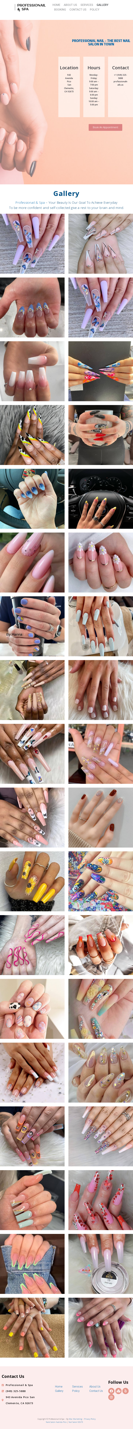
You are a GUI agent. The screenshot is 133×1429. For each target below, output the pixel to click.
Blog (85, 1422)
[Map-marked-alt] (118, 1391)
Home (59, 1386)
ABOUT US (70, 5)
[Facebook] (111, 1391)
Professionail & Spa (30, 202)
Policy (76, 1391)
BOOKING (60, 9)
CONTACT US (77, 9)
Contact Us (96, 1391)
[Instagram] (111, 1397)
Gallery (59, 1391)
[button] (105, 127)
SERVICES (87, 5)
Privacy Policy (90, 1419)
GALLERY (102, 5)
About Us (94, 1386)
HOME (56, 5)
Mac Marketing (75, 1419)
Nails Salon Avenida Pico (56, 1422)
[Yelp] (125, 1391)
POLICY (94, 9)
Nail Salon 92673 (76, 1422)
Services (77, 1386)
